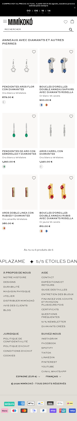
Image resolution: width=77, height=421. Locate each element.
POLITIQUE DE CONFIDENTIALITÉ (15, 340)
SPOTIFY (47, 348)
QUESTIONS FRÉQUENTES (50, 315)
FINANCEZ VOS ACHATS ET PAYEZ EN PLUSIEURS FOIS (57, 302)
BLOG (7, 310)
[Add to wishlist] (34, 52)
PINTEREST (49, 362)
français (52, 377)
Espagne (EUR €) (26, 377)
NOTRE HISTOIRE (14, 277)
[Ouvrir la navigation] (5, 21)
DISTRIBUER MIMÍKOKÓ (18, 301)
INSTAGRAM (49, 339)
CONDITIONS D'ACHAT (17, 351)
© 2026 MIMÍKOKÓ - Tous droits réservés (38, 384)
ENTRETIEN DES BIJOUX (57, 294)
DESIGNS (9, 282)
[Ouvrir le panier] (72, 21)
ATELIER (9, 296)
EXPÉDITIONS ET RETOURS (52, 283)
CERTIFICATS (50, 309)
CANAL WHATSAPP (53, 371)
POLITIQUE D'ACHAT (16, 346)
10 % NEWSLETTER (53, 322)
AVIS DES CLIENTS (15, 305)
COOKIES (9, 356)
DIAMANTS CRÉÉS (53, 326)
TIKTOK (46, 353)
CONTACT (47, 277)
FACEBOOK (48, 343)
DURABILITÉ (11, 287)
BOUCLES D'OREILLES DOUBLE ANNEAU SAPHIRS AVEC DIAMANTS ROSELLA (56, 90)
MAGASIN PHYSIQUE (16, 291)
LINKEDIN (48, 357)
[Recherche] (70, 29)
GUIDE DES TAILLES (54, 290)
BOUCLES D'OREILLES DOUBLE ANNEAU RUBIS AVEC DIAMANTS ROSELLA (56, 216)
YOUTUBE (47, 367)
